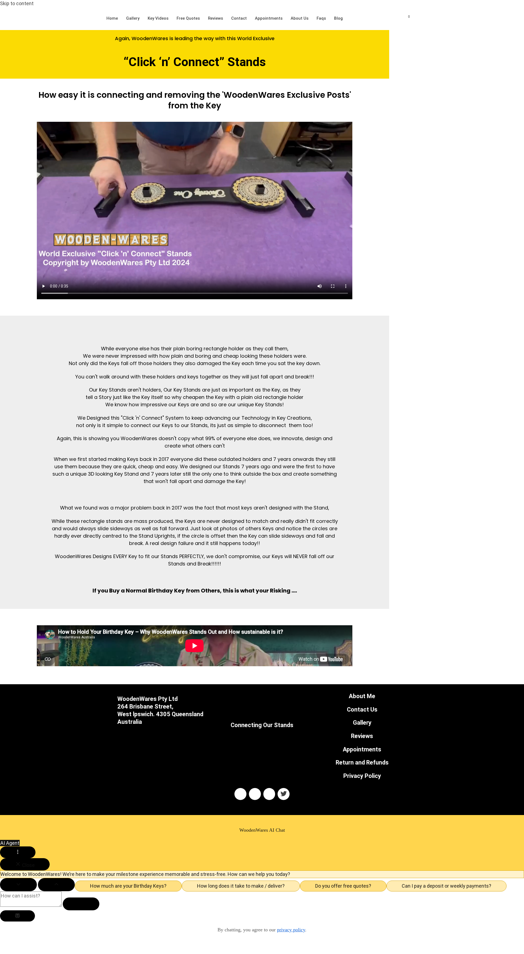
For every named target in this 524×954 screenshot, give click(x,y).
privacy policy (291, 929)
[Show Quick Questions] (56, 884)
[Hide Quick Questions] (18, 884)
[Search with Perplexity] (17, 916)
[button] (262, 946)
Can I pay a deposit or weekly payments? (446, 886)
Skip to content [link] (17, 3)
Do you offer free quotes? (343, 886)
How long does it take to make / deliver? (241, 886)
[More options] (17, 852)
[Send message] (81, 903)
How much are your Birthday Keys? (128, 886)
